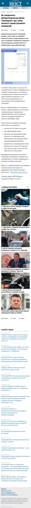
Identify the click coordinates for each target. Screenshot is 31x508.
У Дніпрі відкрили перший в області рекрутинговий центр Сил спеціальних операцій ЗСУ (14, 388)
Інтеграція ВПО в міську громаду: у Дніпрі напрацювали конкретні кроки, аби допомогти (15, 378)
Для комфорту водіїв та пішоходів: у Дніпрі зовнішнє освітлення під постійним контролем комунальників (14, 479)
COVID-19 (24, 8)
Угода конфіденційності (8, 493)
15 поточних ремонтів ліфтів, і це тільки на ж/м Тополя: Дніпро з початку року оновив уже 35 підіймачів (15, 349)
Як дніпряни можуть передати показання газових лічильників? (15, 457)
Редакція (3, 489)
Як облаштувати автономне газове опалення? (13, 432)
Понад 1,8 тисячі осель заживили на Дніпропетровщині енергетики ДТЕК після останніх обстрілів (14, 423)
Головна (6, 8)
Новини (15, 8)
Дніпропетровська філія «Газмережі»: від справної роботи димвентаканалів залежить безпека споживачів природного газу (15, 399)
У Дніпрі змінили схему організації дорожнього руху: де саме (13, 368)
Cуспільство (10, 12)
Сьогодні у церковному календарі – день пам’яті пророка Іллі (15, 449)
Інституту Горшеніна (12, 495)
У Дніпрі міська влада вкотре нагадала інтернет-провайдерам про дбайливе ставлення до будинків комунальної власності (14, 338)
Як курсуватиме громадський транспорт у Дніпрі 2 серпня (15, 441)
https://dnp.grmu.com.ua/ (18, 172)
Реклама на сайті (6, 491)
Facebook (17, 179)
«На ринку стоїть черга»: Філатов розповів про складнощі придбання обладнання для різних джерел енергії (14, 359)
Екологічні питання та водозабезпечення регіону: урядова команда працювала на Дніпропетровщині (13, 412)
